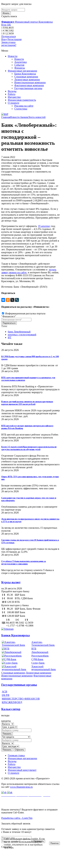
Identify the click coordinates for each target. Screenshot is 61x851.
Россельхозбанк (40, 655)
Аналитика (20, 62)
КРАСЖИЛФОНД (12, 702)
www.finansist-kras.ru (21, 787)
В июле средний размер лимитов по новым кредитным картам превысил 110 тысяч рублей (27, 402)
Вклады (12, 91)
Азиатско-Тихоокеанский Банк (43, 643)
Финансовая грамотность (22, 100)
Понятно (54, 843)
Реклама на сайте (23, 105)
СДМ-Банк (37, 659)
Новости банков (19, 117)
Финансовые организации (22, 70)
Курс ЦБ (6, 24)
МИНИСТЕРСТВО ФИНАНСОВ (21, 698)
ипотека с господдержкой (22, 334)
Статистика (20, 108)
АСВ (4, 691)
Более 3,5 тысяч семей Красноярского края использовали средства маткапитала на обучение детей (28, 448)
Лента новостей (37, 117)
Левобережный (39, 652)
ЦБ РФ (5, 695)
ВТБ (33, 648)
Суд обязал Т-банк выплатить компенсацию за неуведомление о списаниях (23, 562)
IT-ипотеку (44, 226)
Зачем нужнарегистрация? (8, 44)
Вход (4, 39)
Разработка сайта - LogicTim (16, 818)
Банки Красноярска (25, 73)
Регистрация (14, 39)
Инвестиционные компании (30, 82)
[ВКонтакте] (3, 300)
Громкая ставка (16, 755)
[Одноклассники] (8, 300)
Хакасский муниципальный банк (43, 668)
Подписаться (8, 36)
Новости (12, 56)
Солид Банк (38, 662)
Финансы (19, 67)
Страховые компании (26, 76)
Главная (5, 117)
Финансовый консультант (22, 770)
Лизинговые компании (27, 79)
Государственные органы (28, 88)
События (19, 65)
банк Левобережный (19, 331)
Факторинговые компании (29, 85)
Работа (11, 94)
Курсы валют (10, 582)
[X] (12, 300)
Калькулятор (10, 709)
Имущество (14, 97)
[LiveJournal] (17, 300)
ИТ (9, 337)
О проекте (13, 102)
